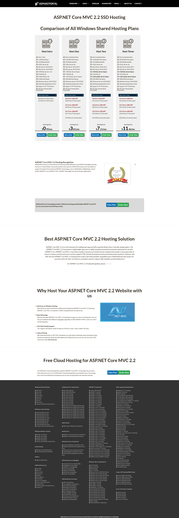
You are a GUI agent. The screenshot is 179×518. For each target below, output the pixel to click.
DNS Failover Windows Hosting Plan (73, 426)
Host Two (38, 394)
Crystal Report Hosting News (71, 484)
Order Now (52, 135)
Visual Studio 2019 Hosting (97, 496)
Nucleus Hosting (121, 428)
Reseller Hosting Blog (69, 474)
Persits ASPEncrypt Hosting (124, 477)
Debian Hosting (121, 492)
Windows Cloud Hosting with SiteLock (73, 436)
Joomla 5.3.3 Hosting (123, 404)
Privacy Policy (40, 484)
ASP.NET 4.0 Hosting (96, 397)
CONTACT (138, 3)
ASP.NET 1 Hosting (95, 392)
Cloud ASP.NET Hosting (69, 494)
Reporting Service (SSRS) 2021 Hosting (73, 416)
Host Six (38, 400)
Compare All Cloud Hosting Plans (45, 426)
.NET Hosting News (68, 482)
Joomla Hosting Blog (68, 469)
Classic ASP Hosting (95, 390)
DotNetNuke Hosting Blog (70, 465)
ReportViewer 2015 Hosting (125, 402)
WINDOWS (73, 3)
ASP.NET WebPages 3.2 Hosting (99, 443)
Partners (38, 475)
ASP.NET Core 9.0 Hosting (97, 419)
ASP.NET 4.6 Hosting (96, 400)
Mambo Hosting (121, 426)
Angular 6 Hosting (122, 392)
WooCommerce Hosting (123, 407)
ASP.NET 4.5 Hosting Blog (70, 467)
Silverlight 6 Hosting (95, 485)
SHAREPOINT (107, 3)
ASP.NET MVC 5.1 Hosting (97, 436)
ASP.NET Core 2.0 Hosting (97, 409)
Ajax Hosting (120, 434)
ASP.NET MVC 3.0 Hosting (97, 431)
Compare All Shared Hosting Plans (45, 404)
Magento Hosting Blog (69, 470)
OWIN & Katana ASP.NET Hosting (99, 456)
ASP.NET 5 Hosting (95, 405)
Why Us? (38, 470)
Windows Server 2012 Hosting (98, 473)
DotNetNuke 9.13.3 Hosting (125, 409)
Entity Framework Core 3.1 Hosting (99, 453)
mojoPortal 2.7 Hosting (123, 441)
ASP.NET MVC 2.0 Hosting (97, 429)
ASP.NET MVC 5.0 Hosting (97, 434)
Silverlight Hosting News (69, 487)
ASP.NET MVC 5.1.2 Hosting (98, 438)
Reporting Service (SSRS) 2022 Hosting (73, 417)
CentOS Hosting (121, 496)
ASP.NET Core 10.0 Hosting (97, 422)
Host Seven (39, 402)
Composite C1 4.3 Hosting (124, 450)
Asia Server (39, 473)
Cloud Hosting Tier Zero (42, 412)
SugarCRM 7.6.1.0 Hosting (124, 445)
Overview (38, 468)
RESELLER (95, 3)
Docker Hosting (121, 456)
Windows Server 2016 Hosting (98, 477)
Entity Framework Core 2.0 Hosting (99, 451)
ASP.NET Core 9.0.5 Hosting (98, 421)
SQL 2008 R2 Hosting (69, 392)
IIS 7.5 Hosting (94, 470)
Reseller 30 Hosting (41, 438)
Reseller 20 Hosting (41, 436)
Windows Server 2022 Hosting (98, 480)
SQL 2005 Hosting (68, 390)
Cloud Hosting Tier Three (43, 417)
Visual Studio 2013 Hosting (97, 490)
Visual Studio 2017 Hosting (97, 494)
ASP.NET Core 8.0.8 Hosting (98, 417)
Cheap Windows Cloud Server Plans (72, 451)
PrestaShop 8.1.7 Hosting (124, 419)
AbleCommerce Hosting (123, 463)
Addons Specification (41, 460)
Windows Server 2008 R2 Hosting (99, 472)
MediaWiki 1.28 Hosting (123, 448)
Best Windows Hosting (69, 491)
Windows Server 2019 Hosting (98, 479)
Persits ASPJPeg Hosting (124, 480)
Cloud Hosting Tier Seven (43, 424)
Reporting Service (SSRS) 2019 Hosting (73, 414)
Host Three (39, 395)
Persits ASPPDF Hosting (123, 482)
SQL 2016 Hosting (68, 397)
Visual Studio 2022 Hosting (97, 497)
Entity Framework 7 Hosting (98, 448)
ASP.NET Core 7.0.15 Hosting (98, 416)
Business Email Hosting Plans (44, 450)
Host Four (39, 397)
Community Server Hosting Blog (71, 463)
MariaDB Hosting (122, 467)
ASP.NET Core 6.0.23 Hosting (98, 414)
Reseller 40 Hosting (41, 439)
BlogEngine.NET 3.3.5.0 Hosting (126, 424)
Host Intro (39, 390)
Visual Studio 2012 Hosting (97, 489)
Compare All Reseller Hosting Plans (45, 441)
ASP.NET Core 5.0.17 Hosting (98, 412)
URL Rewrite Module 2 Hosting (125, 451)
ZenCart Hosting (121, 416)
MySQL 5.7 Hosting (122, 431)
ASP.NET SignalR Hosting (97, 445)
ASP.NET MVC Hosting (96, 428)
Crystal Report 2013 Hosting (125, 397)
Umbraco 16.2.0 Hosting (124, 422)
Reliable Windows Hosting (70, 497)
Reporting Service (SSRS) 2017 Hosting (73, 412)
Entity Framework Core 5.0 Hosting (99, 455)
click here (108, 264)
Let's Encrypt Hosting (123, 460)
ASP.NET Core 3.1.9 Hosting (98, 411)
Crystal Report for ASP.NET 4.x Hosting (127, 400)
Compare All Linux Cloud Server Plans (73, 450)
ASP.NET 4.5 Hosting (96, 399)
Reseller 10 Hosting (41, 434)
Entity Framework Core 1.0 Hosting (99, 450)
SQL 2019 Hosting (68, 400)
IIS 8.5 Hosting (94, 467)
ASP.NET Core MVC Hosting (98, 424)
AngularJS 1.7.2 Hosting (123, 390)
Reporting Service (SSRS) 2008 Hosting (73, 405)
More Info (42, 135)
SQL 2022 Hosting (68, 404)
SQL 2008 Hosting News (70, 486)
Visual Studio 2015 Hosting (97, 492)
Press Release (40, 477)
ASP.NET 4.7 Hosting (96, 402)
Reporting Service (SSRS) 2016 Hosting (73, 411)
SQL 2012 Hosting (68, 394)
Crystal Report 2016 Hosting (125, 399)
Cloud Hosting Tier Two (42, 416)
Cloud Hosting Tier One (42, 414)
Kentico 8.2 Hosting (122, 436)
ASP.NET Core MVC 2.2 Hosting (99, 426)
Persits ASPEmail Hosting (124, 475)
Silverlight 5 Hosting (95, 484)
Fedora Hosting (121, 497)
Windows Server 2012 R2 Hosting (99, 475)
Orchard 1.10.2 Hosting (123, 453)
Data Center (39, 472)
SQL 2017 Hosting (68, 399)
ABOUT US (128, 3)
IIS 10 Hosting (94, 465)
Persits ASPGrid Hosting (123, 479)
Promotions (39, 479)
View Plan (111, 205)
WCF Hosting (94, 501)
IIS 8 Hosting (93, 468)
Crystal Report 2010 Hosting (125, 395)
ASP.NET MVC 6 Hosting (97, 441)
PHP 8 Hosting (121, 429)
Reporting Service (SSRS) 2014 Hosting (73, 409)
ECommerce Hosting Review (71, 496)
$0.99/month (52, 340)
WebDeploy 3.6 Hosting (96, 487)
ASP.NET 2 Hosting (95, 394)
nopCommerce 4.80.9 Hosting (125, 412)
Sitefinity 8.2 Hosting (123, 439)
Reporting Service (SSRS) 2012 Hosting (73, 407)
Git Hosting (120, 458)
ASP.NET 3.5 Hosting (96, 395)
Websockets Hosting (122, 462)
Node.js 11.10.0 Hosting (123, 455)
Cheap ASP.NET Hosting (69, 492)
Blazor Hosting (121, 394)
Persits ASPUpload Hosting (124, 484)
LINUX (85, 3)
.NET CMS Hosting (122, 438)
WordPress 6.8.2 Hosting (124, 405)
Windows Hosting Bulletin (70, 499)
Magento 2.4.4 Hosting (123, 446)
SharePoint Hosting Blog (69, 472)
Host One (38, 392)
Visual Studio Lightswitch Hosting (99, 499)
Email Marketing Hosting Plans (44, 451)
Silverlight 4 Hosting (95, 482)
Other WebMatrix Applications (98, 502)
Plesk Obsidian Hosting (123, 465)
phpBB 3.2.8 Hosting (122, 417)
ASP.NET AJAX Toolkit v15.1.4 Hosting (100, 446)
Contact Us (39, 487)
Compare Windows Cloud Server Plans (73, 445)
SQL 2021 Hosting (68, 402)
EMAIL (116, 3)
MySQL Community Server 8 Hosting (127, 433)
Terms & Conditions (41, 480)
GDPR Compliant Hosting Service (45, 485)
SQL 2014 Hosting (68, 395)
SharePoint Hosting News (70, 489)
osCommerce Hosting (123, 414)
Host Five (38, 399)
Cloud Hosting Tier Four (42, 419)
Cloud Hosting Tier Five (42, 421)
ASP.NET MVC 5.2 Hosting (97, 439)
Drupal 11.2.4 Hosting (123, 421)
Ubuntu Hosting (121, 494)
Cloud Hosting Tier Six (42, 422)
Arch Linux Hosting (122, 499)
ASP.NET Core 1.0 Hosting (97, 407)
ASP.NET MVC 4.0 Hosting (97, 433)
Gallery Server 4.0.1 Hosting (125, 443)
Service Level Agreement (43, 482)
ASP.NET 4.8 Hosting (96, 404)
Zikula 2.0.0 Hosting (122, 411)
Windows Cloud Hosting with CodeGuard (74, 434)
